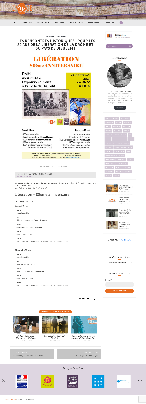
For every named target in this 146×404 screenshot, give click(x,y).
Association (43, 23)
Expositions (61, 37)
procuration (110, 159)
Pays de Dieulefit (111, 155)
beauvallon (125, 119)
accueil (108, 119)
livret (130, 147)
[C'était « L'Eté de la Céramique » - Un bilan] (26, 333)
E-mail (108, 280)
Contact (110, 23)
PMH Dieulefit (63, 166)
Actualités (26, 23)
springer (128, 171)
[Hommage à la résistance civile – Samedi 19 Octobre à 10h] (112, 228)
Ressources (93, 23)
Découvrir (120, 108)
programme (121, 159)
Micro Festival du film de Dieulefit (54, 336)
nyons (116, 151)
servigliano (126, 167)
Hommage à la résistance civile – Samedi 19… (125, 224)
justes (123, 147)
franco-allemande (119, 139)
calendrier (127, 123)
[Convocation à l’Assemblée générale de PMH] (112, 204)
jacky (117, 147)
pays (128, 151)
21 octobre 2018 (54, 340)
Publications (76, 23)
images (126, 143)
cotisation (116, 127)
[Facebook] (121, 23)
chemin (107, 127)
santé (118, 167)
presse (121, 155)
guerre (130, 139)
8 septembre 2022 (25, 340)
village (116, 175)
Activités (59, 23)
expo (107, 135)
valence (108, 175)
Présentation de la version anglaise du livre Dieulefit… (83, 336)
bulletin (118, 123)
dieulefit (108, 131)
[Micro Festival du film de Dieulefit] (55, 333)
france (108, 139)
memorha (108, 151)
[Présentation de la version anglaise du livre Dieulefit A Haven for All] (84, 333)
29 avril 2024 (46, 166)
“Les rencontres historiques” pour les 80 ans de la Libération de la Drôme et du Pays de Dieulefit (55, 44)
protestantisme (111, 163)
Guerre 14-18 (109, 143)
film (130, 135)
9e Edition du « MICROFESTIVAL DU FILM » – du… (126, 187)
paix (122, 151)
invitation (109, 147)
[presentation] (10, 380)
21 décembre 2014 (83, 340)
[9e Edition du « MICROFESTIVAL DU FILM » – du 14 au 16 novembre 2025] (112, 191)
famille (123, 135)
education (117, 131)
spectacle (119, 171)
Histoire (119, 143)
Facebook (119, 239)
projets (130, 159)
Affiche (115, 119)
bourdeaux (109, 123)
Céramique (126, 127)
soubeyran (109, 171)
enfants (126, 131)
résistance (109, 167)
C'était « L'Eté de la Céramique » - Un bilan (25, 336)
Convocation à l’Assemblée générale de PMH (125, 199)
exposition (115, 135)
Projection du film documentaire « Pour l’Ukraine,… (125, 212)
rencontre (123, 163)
